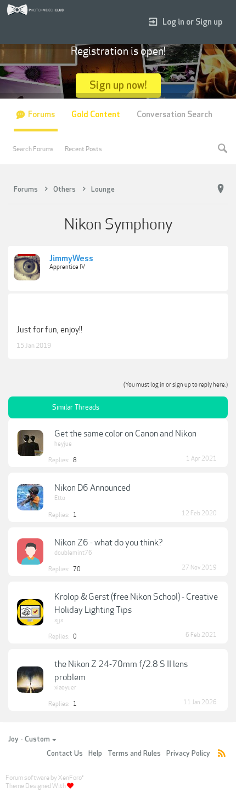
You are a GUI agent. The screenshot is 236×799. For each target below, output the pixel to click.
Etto (59, 498)
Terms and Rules (134, 753)
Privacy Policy (188, 753)
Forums (41, 115)
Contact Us (65, 753)
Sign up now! (118, 85)
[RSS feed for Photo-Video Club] (222, 753)
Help (95, 753)
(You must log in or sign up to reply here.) (175, 384)
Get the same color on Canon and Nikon (125, 433)
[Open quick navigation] (220, 189)
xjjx (58, 620)
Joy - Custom (29, 739)
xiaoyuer (65, 687)
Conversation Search (174, 115)
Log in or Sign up (192, 22)
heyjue (63, 443)
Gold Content (95, 115)
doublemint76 (73, 552)
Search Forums (33, 149)
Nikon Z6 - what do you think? (108, 542)
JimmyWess (71, 259)
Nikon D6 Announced (92, 487)
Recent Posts (83, 149)
